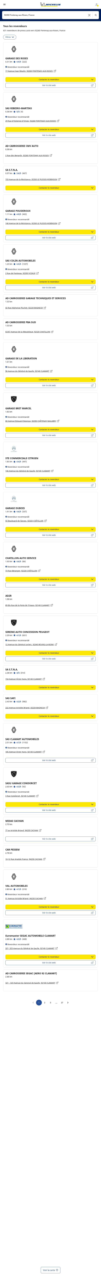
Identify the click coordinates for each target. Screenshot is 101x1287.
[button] (89, 15)
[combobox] (50, 15)
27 (62, 1002)
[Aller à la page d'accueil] (50, 4)
